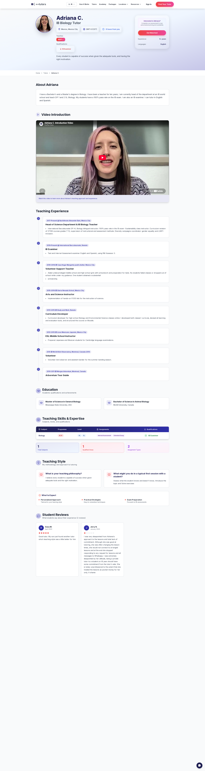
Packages (112, 4)
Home (38, 73)
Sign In (149, 4)
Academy (102, 4)
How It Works (84, 4)
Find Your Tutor (164, 4)
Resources (135, 4)
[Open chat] (199, 765)
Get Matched (152, 33)
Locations (122, 4)
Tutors (94, 4)
